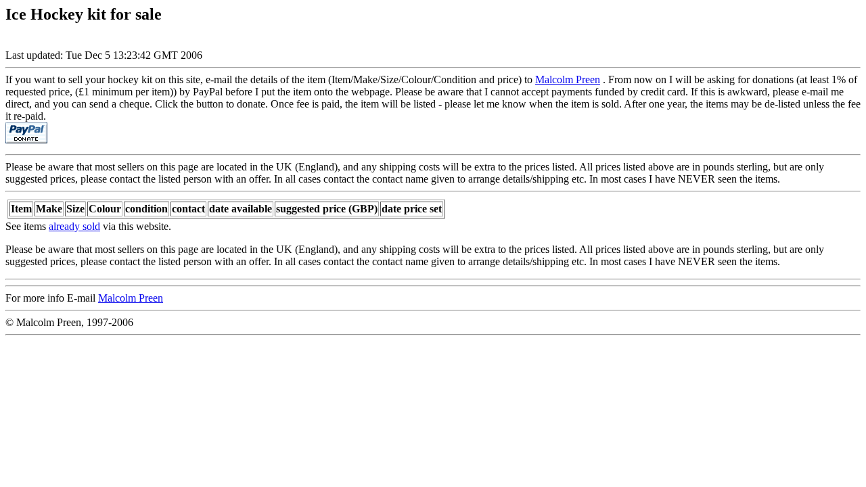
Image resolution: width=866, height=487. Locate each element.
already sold (74, 226)
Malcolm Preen (567, 79)
